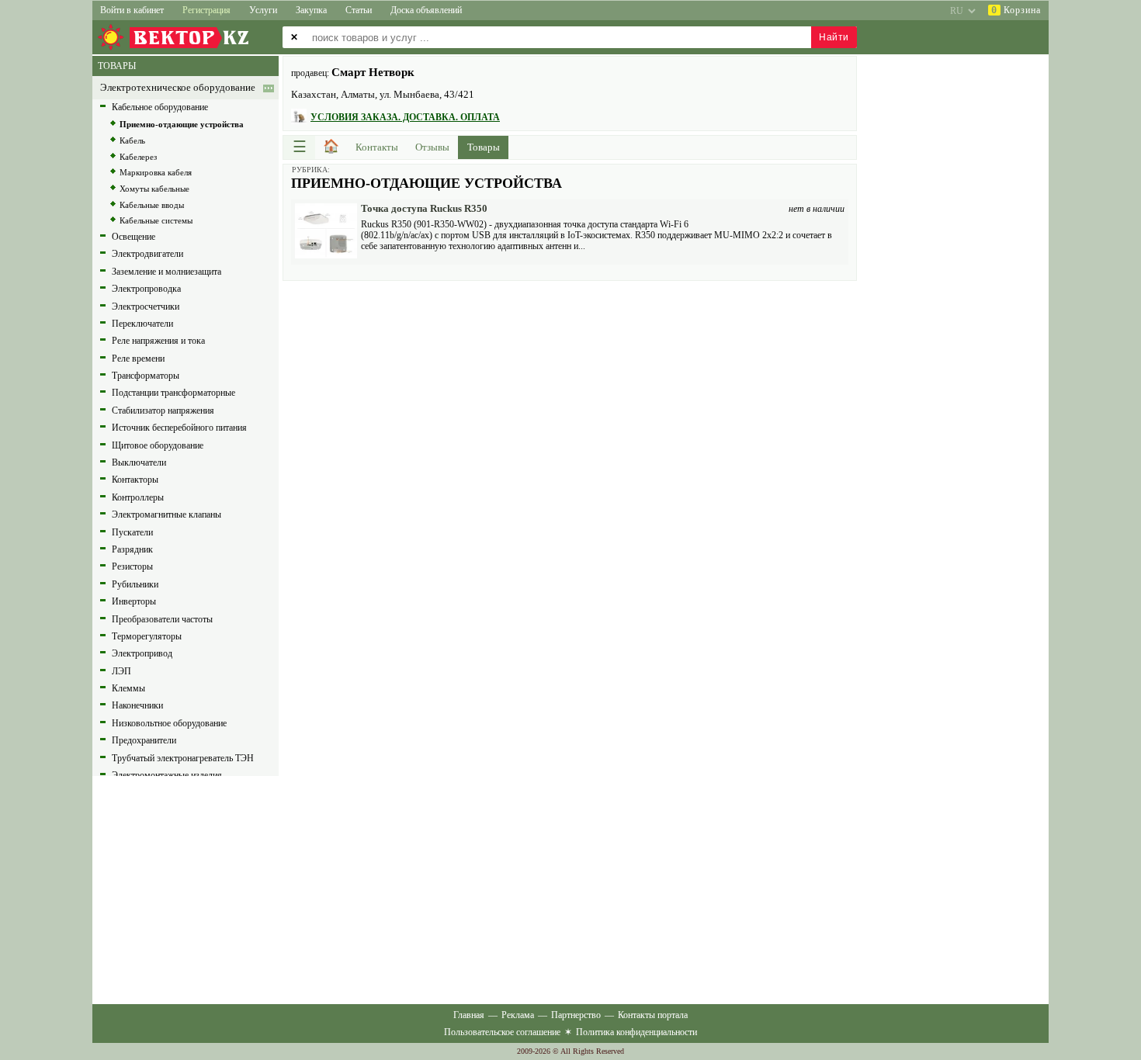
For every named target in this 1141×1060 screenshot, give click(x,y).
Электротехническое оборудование (177, 87)
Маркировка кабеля (156, 172)
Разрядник (132, 549)
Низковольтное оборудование (169, 723)
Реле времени (138, 358)
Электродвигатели (147, 253)
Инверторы (134, 601)
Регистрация (206, 10)
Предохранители (144, 740)
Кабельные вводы (152, 205)
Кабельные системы (156, 220)
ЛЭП (121, 671)
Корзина (1016, 10)
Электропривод (142, 653)
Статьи (358, 10)
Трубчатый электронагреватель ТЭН (183, 758)
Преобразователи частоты (162, 619)
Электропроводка (146, 288)
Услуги (263, 10)
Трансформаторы (145, 375)
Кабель (132, 140)
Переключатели (142, 323)
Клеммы (128, 688)
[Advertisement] (570, 397)
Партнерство (576, 1015)
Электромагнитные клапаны (166, 514)
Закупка (311, 10)
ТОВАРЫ (117, 66)
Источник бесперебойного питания (179, 427)
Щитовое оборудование (157, 445)
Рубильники (135, 584)
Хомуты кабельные (154, 188)
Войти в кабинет (132, 10)
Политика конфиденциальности (636, 1032)
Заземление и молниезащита (166, 271)
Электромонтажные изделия (167, 775)
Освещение (133, 236)
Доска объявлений (426, 10)
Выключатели (139, 462)
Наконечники (137, 705)
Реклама (517, 1015)
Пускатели (132, 532)
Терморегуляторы (147, 636)
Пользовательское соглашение (502, 1032)
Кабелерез (138, 156)
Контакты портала (653, 1015)
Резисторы (132, 566)
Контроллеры (138, 497)
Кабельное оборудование (160, 107)
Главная (468, 1015)
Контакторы (135, 479)
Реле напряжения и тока (158, 340)
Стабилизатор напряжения (163, 410)
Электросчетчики (145, 306)
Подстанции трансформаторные (173, 392)
